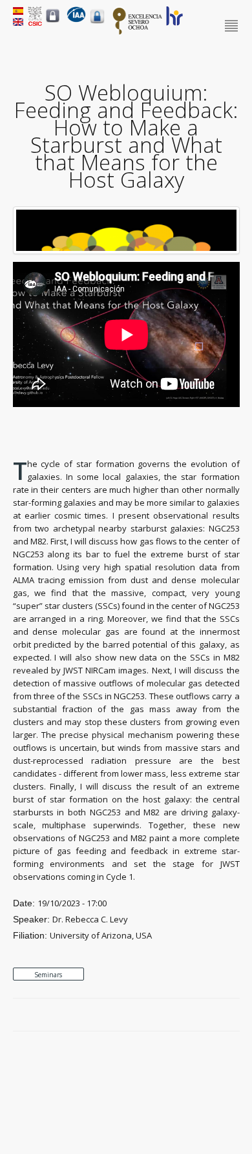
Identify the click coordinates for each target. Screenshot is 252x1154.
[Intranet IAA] (97, 23)
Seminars (48, 974)
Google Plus (218, 1015)
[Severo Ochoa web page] (137, 32)
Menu (232, 26)
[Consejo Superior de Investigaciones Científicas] (35, 22)
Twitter (203, 1015)
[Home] (76, 19)
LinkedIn (233, 1015)
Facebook (188, 1015)
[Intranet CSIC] (52, 22)
